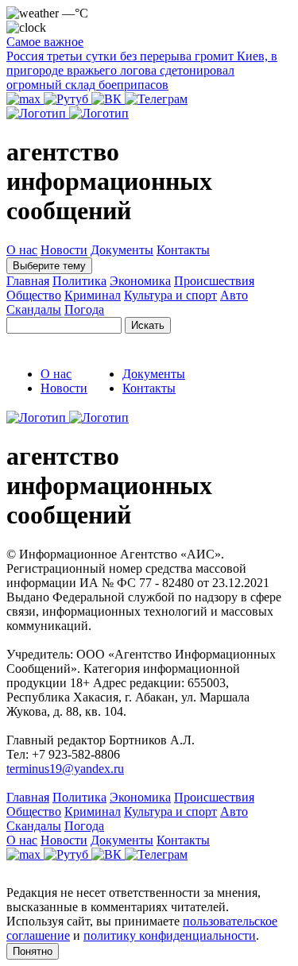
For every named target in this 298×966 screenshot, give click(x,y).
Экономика (140, 281)
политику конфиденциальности (169, 935)
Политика (79, 281)
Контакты (183, 250)
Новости (64, 250)
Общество (33, 295)
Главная (27, 281)
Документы (122, 250)
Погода (84, 309)
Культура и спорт (170, 295)
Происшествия (214, 281)
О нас (21, 250)
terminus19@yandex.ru (65, 768)
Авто (234, 295)
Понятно (32, 951)
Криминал (92, 295)
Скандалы (33, 309)
